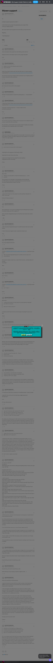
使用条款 (19, 332)
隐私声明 (16, 332)
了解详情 (29, 329)
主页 (6, 2)
